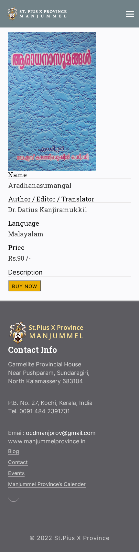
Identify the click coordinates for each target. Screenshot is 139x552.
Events (16, 473)
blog (13, 451)
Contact (18, 462)
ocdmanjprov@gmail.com (61, 432)
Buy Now (24, 286)
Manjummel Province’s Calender (47, 484)
